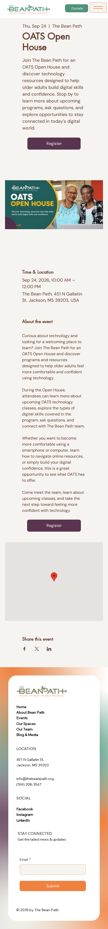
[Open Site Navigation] (98, 8)
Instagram (24, 814)
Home (21, 707)
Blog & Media (27, 734)
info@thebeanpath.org (35, 778)
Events (22, 718)
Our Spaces (26, 723)
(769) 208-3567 (28, 784)
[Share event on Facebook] (24, 649)
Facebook (24, 809)
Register (54, 143)
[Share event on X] (36, 649)
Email (25, 859)
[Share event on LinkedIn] (49, 649)
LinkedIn (23, 820)
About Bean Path (30, 712)
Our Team (24, 729)
